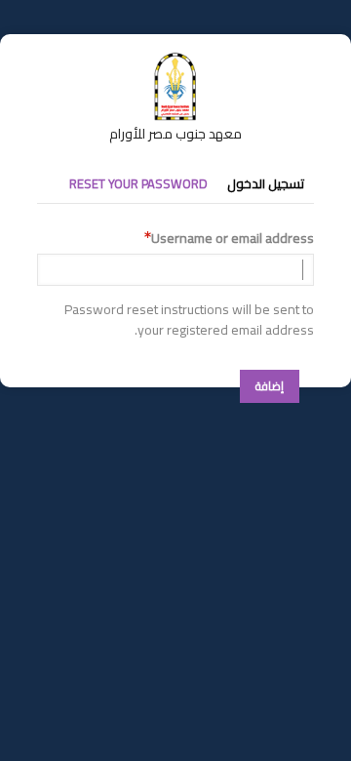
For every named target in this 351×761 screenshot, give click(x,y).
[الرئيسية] (175, 61)
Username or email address (232, 238)
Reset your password (138, 183)
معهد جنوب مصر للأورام (175, 133)
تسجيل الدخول (265, 183)
